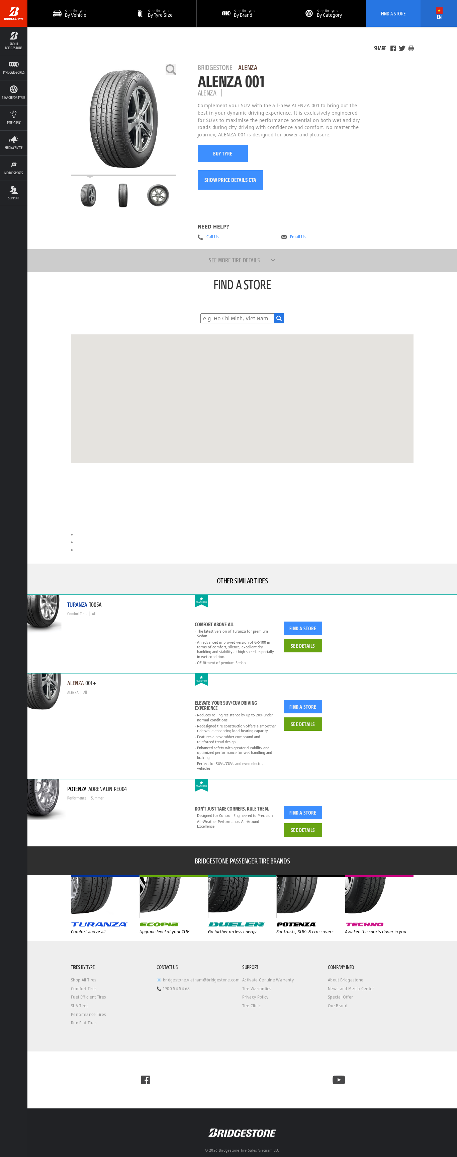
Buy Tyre (222, 153)
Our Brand (337, 1005)
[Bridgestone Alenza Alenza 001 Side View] (158, 195)
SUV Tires (80, 1005)
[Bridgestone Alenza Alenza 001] (123, 120)
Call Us (212, 237)
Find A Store (393, 13)
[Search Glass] (279, 318)
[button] (13, 41)
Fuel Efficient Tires (88, 997)
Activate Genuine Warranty (268, 979)
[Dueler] (310, 896)
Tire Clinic (251, 1005)
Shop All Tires (83, 979)
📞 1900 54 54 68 (173, 988)
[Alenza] (174, 896)
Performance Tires (88, 1014)
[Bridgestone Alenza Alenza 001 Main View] (88, 195)
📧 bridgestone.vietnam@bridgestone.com (198, 979)
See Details (303, 645)
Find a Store (302, 628)
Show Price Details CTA (230, 179)
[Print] (411, 48)
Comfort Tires (84, 988)
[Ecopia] (242, 896)
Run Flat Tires (84, 1022)
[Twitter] (402, 48)
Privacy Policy (255, 997)
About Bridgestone (345, 979)
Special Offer (340, 997)
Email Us (298, 237)
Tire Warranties (257, 988)
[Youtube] (339, 1080)
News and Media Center (351, 988)
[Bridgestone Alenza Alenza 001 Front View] (123, 195)
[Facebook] (393, 48)
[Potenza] (379, 896)
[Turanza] (105, 896)
